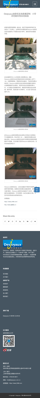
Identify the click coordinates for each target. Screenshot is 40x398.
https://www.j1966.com (15, 383)
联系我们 (37, 190)
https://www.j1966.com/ (10, 201)
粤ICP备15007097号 (26, 395)
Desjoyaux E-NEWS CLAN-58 (11, 316)
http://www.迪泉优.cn (10, 205)
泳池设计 (5, 284)
